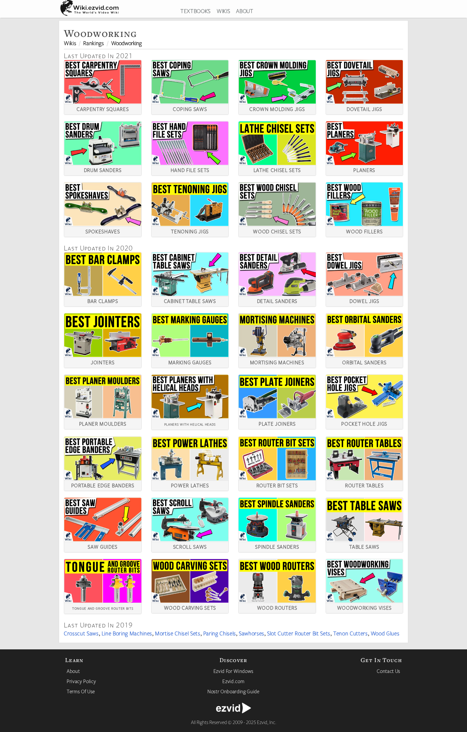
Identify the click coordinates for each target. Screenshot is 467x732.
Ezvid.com (233, 681)
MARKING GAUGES (190, 362)
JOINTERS (102, 362)
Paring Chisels (219, 633)
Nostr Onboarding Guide (233, 691)
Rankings (93, 42)
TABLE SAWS (364, 546)
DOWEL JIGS (364, 300)
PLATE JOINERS (277, 423)
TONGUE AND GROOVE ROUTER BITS (102, 608)
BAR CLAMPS (102, 300)
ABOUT (244, 10)
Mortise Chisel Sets (177, 633)
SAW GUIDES (103, 546)
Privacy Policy (81, 681)
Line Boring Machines (127, 633)
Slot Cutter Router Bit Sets (298, 633)
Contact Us (388, 671)
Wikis (70, 42)
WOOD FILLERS (364, 231)
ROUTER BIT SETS (277, 485)
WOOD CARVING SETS (190, 607)
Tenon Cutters (350, 633)
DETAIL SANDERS (277, 300)
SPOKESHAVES (102, 231)
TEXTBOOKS (195, 10)
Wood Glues (385, 633)
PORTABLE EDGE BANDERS (102, 485)
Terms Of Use (81, 691)
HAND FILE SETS (190, 169)
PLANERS (364, 169)
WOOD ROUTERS (277, 607)
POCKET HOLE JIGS (364, 423)
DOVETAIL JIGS (364, 108)
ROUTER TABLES (364, 485)
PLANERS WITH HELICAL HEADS (190, 424)
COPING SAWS (190, 108)
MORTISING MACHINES (277, 362)
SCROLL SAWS (190, 546)
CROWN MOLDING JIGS (277, 108)
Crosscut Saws (81, 633)
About (73, 671)
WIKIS (223, 10)
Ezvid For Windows (233, 671)
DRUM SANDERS (103, 169)
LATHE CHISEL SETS (277, 169)
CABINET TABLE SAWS (190, 300)
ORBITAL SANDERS (364, 362)
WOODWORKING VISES (364, 607)
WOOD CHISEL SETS (277, 231)
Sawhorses (251, 633)
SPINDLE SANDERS (277, 546)
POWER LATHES (190, 485)
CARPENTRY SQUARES (103, 108)
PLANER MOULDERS (102, 423)
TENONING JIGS (190, 231)
